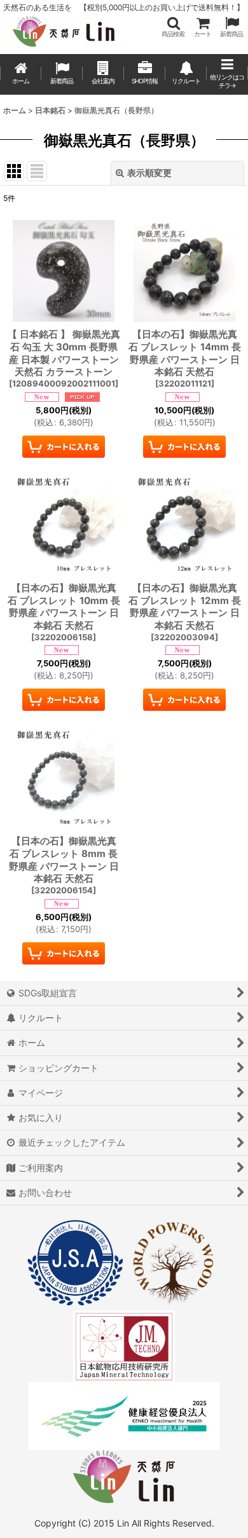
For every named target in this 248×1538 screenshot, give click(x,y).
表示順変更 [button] (149, 172)
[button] (173, 27)
